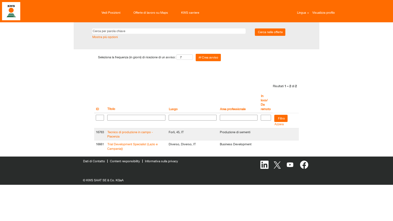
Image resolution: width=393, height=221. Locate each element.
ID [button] (97, 109)
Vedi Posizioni (111, 12)
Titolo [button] (111, 108)
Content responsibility (125, 161)
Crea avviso (209, 57)
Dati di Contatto (94, 161)
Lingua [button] (302, 12)
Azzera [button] (279, 124)
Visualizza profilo (323, 12)
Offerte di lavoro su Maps (150, 12)
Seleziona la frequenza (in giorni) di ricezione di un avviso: (137, 57)
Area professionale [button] (233, 109)
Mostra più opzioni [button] (105, 37)
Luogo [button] (173, 109)
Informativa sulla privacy (161, 161)
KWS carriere (190, 12)
